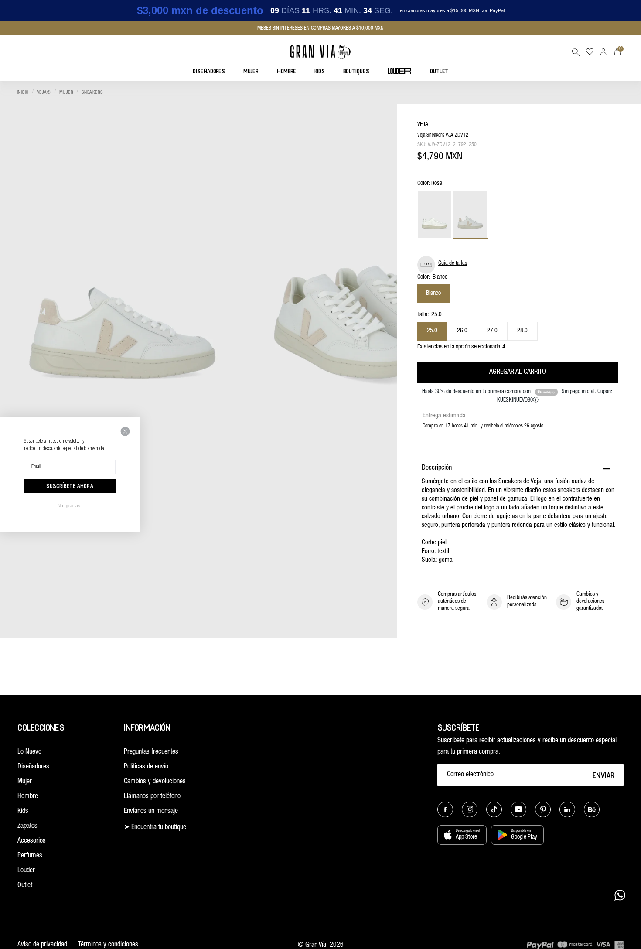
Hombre (27, 796)
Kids (22, 811)
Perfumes (29, 856)
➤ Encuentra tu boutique (155, 827)
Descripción (437, 468)
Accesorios (31, 841)
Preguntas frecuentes (151, 752)
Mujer (66, 92)
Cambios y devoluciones (155, 781)
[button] (575, 52)
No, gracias (69, 505)
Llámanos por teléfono (152, 796)
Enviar (604, 775)
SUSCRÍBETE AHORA (69, 485)
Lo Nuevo (29, 752)
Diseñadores (33, 767)
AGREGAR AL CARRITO (517, 372)
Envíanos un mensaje (151, 811)
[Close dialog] (125, 431)
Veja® (44, 92)
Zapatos (27, 826)
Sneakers (92, 92)
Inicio (23, 92)
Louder (26, 870)
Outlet (24, 885)
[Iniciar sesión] (603, 51)
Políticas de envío (146, 767)
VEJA (422, 125)
